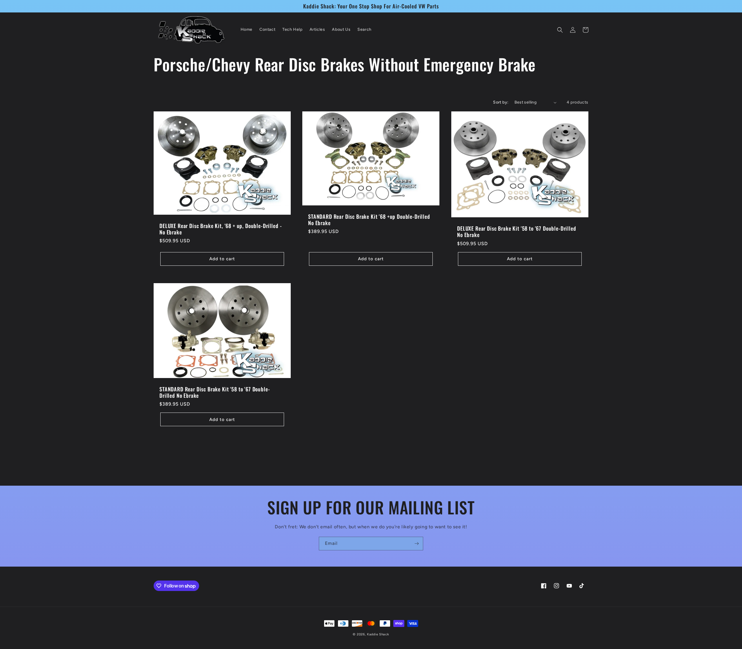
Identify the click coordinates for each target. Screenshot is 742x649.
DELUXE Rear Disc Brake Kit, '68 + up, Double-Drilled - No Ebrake (220, 229)
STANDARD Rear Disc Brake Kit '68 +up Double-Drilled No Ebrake (369, 219)
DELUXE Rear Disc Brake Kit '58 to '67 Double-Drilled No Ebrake (516, 231)
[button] (560, 29)
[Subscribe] (416, 543)
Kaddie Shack (378, 634)
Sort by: (500, 102)
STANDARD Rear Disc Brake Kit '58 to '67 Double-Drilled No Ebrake (214, 392)
